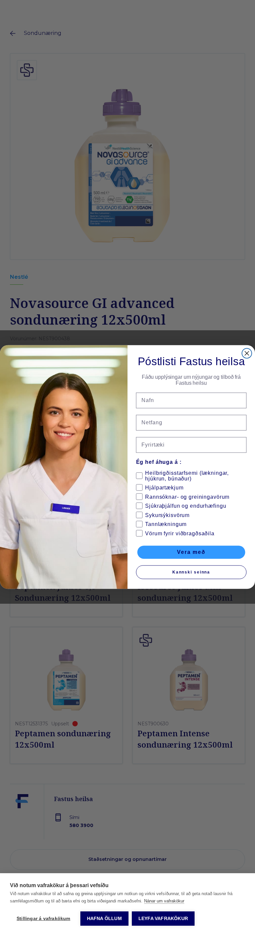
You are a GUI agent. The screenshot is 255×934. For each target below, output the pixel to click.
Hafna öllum (104, 918)
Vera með (191, 552)
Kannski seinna (191, 572)
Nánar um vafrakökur (164, 900)
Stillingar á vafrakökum (43, 918)
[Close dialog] (247, 354)
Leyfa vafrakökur (163, 918)
